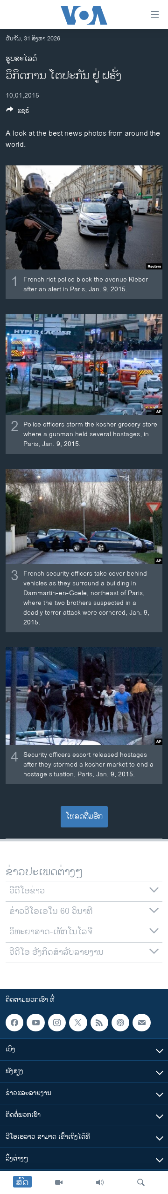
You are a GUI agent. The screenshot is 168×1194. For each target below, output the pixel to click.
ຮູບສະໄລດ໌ (21, 58)
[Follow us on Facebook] (14, 1022)
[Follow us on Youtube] (35, 1022)
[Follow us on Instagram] (57, 1022)
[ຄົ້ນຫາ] (141, 1182)
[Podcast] (120, 1022)
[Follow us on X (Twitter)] (78, 1022)
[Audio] (100, 1182)
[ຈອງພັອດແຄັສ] (141, 1022)
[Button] (17, 112)
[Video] (59, 1182)
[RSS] (99, 1022)
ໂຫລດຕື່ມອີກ (84, 816)
